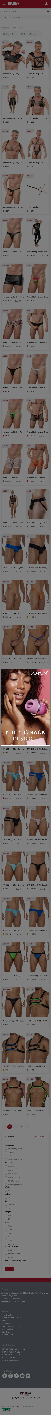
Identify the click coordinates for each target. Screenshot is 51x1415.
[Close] (46, 672)
